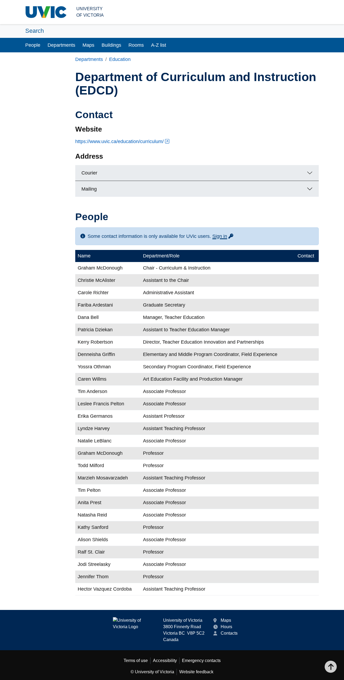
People (32, 45)
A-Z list (158, 45)
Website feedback (196, 672)
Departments (61, 45)
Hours (226, 626)
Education (120, 59)
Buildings (111, 45)
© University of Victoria (152, 672)
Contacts (229, 633)
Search (34, 30)
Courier (89, 173)
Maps (88, 45)
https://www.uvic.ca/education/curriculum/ (119, 141)
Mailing (89, 189)
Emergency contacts (201, 660)
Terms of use (136, 660)
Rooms (136, 45)
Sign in (223, 236)
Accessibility (165, 660)
